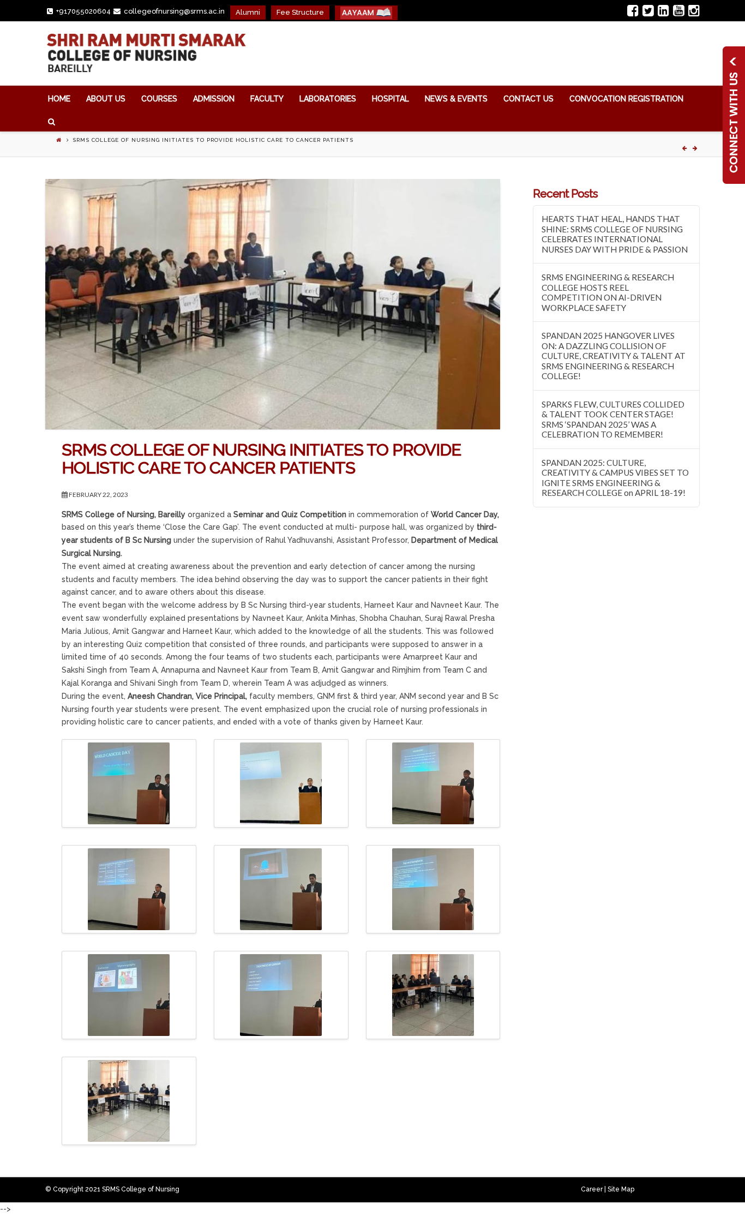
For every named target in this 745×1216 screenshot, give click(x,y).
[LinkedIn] (663, 10)
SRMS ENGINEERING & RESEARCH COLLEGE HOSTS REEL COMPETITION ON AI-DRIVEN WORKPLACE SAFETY (608, 292)
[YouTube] (678, 10)
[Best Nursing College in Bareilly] (145, 53)
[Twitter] (648, 10)
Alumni (248, 12)
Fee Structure (300, 12)
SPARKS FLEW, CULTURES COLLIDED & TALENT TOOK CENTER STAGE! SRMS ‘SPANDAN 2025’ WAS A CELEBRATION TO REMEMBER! (613, 419)
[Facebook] (633, 10)
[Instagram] (694, 10)
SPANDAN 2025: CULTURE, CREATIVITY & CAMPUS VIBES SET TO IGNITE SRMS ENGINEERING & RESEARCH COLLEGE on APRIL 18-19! (615, 478)
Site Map (621, 1189)
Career (592, 1189)
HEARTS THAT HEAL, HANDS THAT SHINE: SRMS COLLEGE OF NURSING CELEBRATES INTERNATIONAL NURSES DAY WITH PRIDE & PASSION (615, 234)
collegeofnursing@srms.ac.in (174, 11)
